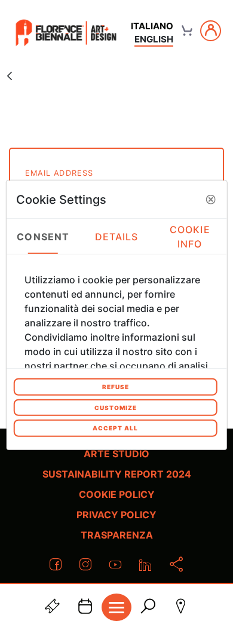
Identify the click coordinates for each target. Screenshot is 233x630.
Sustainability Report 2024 (116, 474)
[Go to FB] (66, 33)
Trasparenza (117, 535)
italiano (152, 26)
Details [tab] (117, 236)
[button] (210, 199)
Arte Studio (116, 454)
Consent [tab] (43, 236)
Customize (115, 407)
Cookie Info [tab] (190, 236)
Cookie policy (117, 494)
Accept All (115, 428)
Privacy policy (116, 515)
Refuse (115, 386)
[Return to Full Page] (9, 75)
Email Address (59, 173)
